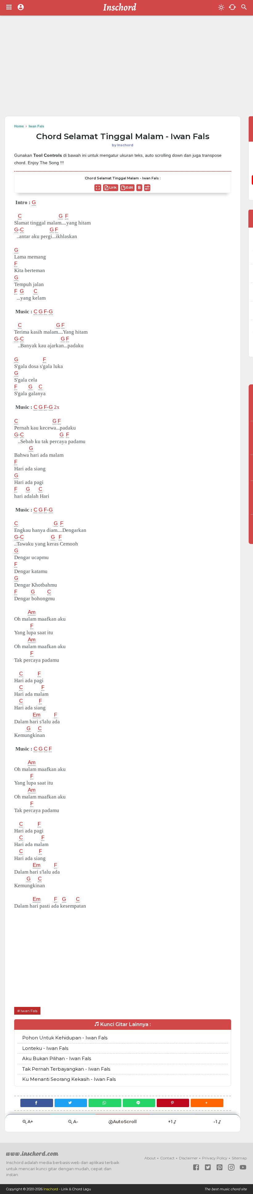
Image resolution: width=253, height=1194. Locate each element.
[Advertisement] (126, 68)
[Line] (139, 1103)
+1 (170, 1121)
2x (57, 407)
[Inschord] (121, 8)
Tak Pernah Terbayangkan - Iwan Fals (66, 1069)
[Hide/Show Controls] (147, 187)
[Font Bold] (139, 187)
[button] (207, 1103)
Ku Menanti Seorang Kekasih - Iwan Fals (69, 1079)
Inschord (51, 1189)
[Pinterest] (173, 1103)
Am (31, 612)
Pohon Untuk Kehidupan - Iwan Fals (64, 1038)
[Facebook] (36, 1103)
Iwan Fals (29, 1010)
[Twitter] (71, 1103)
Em (36, 715)
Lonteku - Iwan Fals (45, 1048)
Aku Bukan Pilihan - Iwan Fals (56, 1058)
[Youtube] (243, 1167)
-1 (215, 1121)
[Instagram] (231, 1167)
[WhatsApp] (105, 1103)
